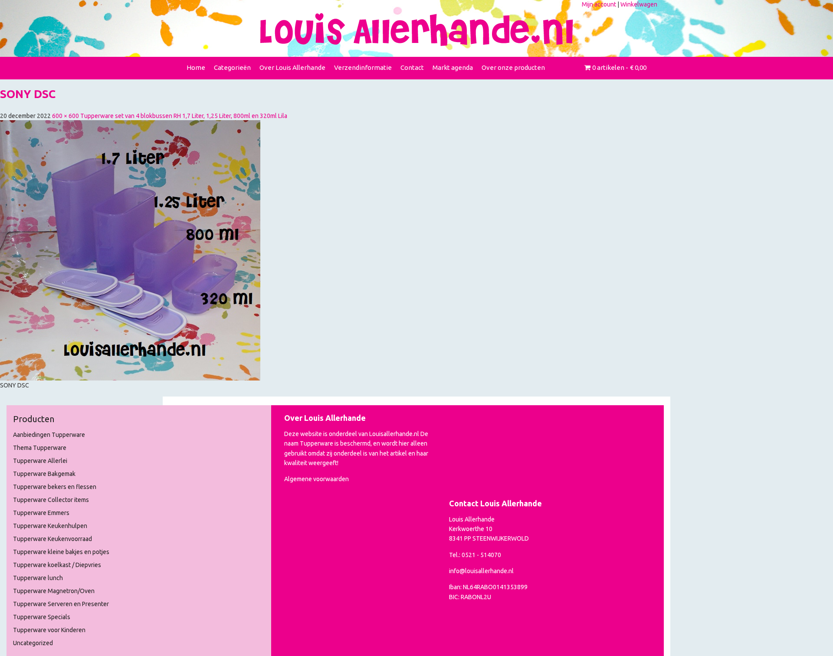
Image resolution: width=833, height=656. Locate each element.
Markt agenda (453, 67)
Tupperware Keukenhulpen (50, 525)
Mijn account (599, 4)
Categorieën (232, 67)
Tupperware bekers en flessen (54, 486)
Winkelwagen (638, 4)
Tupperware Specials (41, 616)
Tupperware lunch (38, 577)
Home (196, 67)
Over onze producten (513, 67)
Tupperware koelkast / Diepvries (57, 564)
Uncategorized (33, 643)
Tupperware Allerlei (40, 460)
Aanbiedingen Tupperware (49, 434)
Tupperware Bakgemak (44, 473)
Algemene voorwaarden (316, 479)
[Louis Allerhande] (416, 29)
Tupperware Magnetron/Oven (54, 590)
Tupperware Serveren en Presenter (61, 603)
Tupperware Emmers (41, 512)
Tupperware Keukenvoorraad (52, 538)
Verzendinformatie (363, 67)
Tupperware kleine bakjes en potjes (61, 551)
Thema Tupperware (39, 447)
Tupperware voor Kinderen (49, 629)
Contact (412, 67)
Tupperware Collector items (51, 499)
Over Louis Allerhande (292, 67)
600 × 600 (65, 115)
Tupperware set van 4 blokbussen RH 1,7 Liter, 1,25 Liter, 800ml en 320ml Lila (183, 115)
